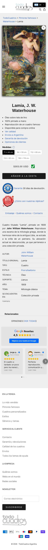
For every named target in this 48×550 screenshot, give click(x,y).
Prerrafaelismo (28, 270)
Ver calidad (10, 131)
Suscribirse (14, 507)
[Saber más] (13, 147)
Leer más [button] (8, 370)
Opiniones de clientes (15, 142)
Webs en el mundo (11, 476)
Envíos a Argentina (14, 135)
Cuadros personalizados (14, 411)
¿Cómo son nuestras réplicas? (29, 201)
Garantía (18, 188)
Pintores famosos (27, 18)
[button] (2, 361)
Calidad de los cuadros (13, 446)
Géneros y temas (10, 421)
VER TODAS (30, 321)
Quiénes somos (23, 213)
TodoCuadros (9, 18)
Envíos (5, 451)
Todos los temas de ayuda (15, 456)
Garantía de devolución (16, 138)
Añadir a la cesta (24, 176)
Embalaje (9, 213)
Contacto (38, 213)
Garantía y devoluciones (14, 442)
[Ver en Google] (6, 353)
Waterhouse (9, 21)
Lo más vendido (10, 402)
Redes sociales (9, 481)
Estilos (5, 416)
